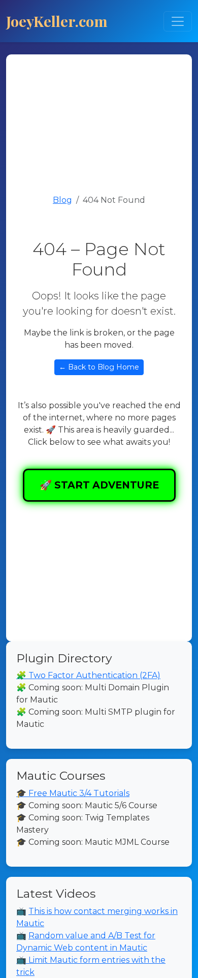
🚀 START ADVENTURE (99, 485)
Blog (62, 200)
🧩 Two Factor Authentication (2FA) (88, 675)
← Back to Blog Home (99, 367)
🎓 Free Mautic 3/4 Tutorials (72, 793)
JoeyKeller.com (57, 20)
